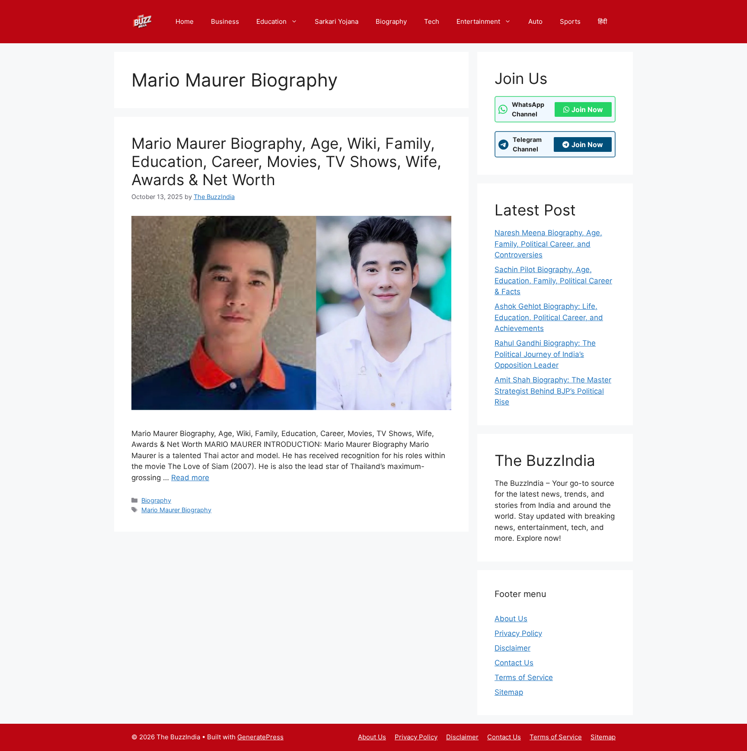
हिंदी (602, 21)
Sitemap (509, 692)
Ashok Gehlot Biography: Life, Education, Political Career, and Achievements (549, 317)
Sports (570, 21)
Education (271, 21)
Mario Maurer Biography (176, 510)
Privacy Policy (518, 633)
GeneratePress (260, 737)
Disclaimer (512, 648)
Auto (535, 21)
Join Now (587, 109)
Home (185, 21)
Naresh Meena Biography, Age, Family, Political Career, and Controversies (548, 243)
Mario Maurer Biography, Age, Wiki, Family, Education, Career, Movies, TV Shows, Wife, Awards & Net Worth (286, 161)
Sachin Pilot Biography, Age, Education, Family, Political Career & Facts (553, 280)
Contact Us (514, 662)
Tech (431, 21)
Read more (190, 477)
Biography (391, 21)
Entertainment (478, 21)
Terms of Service (524, 677)
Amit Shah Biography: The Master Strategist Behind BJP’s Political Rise (553, 391)
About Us (511, 618)
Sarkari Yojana (336, 21)
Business (225, 21)
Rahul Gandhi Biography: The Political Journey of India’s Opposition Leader (545, 354)
